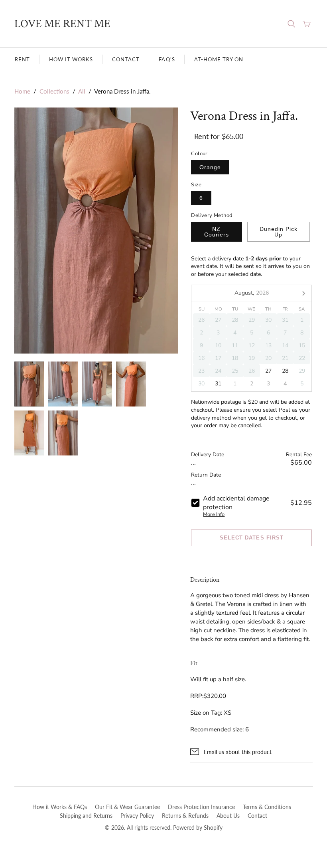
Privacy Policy (137, 815)
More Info (214, 514)
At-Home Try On (219, 59)
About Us (228, 815)
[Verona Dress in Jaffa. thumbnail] (29, 384)
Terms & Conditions (267, 806)
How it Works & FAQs (59, 806)
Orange (210, 167)
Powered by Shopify (198, 827)
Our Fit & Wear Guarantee (127, 806)
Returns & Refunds (185, 815)
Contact (126, 59)
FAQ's (167, 59)
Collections (54, 91)
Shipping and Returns (86, 815)
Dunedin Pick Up (278, 232)
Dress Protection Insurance (201, 806)
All (81, 91)
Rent (22, 59)
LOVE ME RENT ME (62, 23)
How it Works (71, 59)
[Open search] (291, 24)
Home (22, 91)
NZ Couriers (216, 232)
